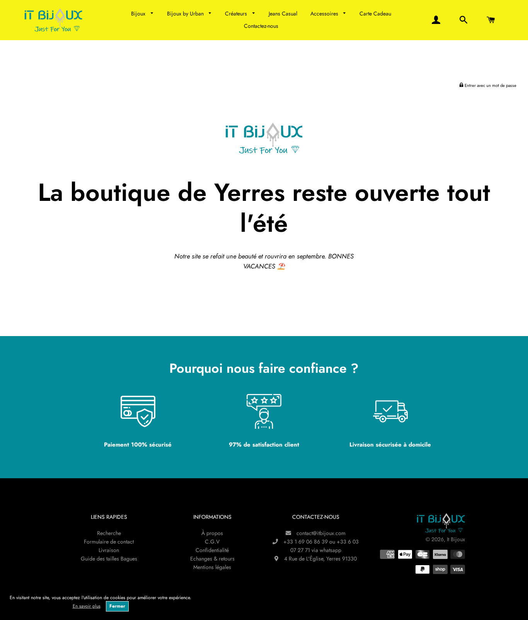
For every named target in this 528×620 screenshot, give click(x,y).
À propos (212, 533)
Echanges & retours (212, 558)
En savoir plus (86, 606)
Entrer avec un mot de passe (489, 85)
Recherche (109, 533)
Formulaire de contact (109, 541)
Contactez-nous (261, 26)
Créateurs (237, 13)
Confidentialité (212, 550)
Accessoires (325, 13)
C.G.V (212, 541)
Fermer (117, 606)
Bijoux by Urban (186, 13)
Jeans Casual (283, 13)
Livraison (109, 550)
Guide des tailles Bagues (109, 558)
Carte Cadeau (375, 13)
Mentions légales (212, 567)
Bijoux (139, 13)
